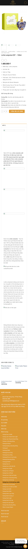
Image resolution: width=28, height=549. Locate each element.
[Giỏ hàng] (25, 2)
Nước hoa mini (5, 510)
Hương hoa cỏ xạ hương (9, 484)
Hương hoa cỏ (6, 464)
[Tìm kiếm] (21, 2)
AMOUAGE (4, 416)
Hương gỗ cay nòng (8, 452)
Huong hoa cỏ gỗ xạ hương (9, 475)
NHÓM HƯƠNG (14, 543)
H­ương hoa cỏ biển (7, 434)
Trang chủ (4, 51)
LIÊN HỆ (17, 544)
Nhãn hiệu (3, 429)
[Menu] (2, 3)
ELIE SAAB (4, 422)
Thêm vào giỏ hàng (17, 111)
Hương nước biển (7, 489)
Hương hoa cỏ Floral (8, 473)
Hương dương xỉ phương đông (10, 445)
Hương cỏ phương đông (9, 441)
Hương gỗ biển (6, 450)
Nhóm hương (11, 51)
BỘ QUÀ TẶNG (6, 543)
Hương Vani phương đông (9, 505)
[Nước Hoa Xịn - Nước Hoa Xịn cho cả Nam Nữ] (13, 2)
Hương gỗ (5, 448)
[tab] (14, 125)
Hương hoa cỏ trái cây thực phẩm (11, 482)
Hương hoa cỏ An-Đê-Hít (9, 466)
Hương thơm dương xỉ (8, 495)
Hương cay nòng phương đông (10, 439)
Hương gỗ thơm (6, 461)
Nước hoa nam (5, 513)
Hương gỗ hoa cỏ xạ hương (9, 457)
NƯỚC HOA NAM (13, 542)
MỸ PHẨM (11, 544)
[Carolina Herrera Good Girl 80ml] (7, 372)
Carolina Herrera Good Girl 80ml (6, 382)
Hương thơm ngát (7, 498)
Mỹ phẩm (3, 426)
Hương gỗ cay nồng (7, 455)
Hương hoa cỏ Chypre (8, 470)
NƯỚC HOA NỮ (4, 542)
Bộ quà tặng (4, 420)
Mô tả (3, 125)
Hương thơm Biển (7, 491)
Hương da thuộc (7, 443)
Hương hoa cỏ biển (7, 468)
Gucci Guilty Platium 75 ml (21, 381)
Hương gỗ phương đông (9, 459)
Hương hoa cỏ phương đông (10, 477)
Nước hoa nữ (4, 516)
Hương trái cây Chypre (8, 502)
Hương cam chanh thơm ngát (10, 436)
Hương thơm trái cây (8, 500)
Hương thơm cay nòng (8, 493)
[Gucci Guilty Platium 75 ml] (21, 372)
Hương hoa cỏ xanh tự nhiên (10, 486)
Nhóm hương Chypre (8, 507)
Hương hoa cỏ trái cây (8, 480)
